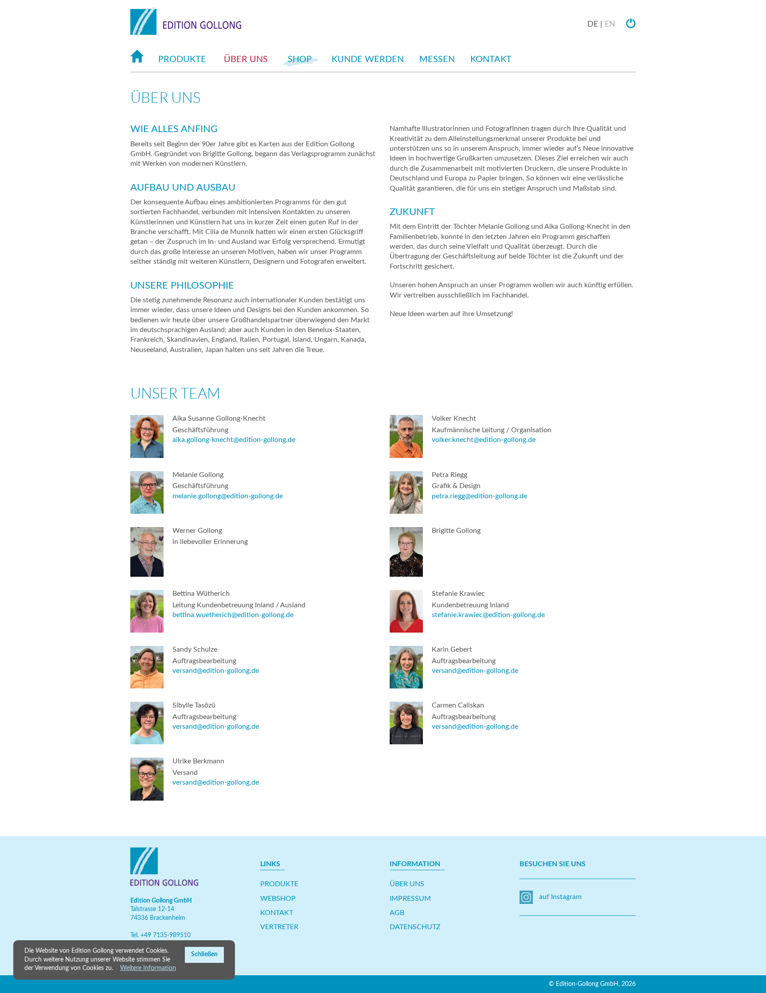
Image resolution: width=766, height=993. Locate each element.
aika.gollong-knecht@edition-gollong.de (233, 439)
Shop (300, 59)
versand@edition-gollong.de (215, 670)
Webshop (278, 898)
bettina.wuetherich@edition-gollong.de (232, 614)
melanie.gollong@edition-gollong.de (227, 496)
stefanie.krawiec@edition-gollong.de (488, 614)
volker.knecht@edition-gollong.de (483, 439)
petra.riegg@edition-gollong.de (479, 496)
